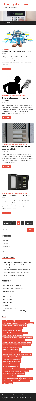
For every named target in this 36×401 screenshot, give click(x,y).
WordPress (26, 397)
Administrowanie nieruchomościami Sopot (15, 311)
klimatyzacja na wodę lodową (10, 337)
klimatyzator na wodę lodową (10, 340)
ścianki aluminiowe (7, 383)
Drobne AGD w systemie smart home (16, 51)
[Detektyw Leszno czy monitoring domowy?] (18, 84)
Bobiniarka (6, 305)
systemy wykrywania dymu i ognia (11, 378)
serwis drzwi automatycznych (25, 368)
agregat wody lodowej (8, 320)
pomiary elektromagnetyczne (24, 354)
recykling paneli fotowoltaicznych (11, 366)
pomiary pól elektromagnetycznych (11, 359)
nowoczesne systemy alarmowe (10, 349)
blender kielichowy (7, 325)
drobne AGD (6, 328)
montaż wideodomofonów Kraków (22, 344)
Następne (29, 223)
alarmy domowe (7, 323)
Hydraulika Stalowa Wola (10, 308)
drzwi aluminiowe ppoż (16, 328)
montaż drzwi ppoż (7, 344)
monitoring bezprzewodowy (9, 342)
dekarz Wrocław (7, 296)
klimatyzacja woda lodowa (25, 337)
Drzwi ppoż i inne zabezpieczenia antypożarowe (16, 269)
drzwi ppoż (18, 330)
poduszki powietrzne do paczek (12, 285)
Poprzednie (7, 223)
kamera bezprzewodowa (21, 332)
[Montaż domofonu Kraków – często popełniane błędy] (18, 133)
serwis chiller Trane (8, 294)
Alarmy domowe (15, 4)
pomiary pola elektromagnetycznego (13, 288)
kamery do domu (7, 335)
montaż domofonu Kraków (24, 342)
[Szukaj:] (18, 230)
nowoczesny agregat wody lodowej (11, 352)
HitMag (4, 399)
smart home (25, 371)
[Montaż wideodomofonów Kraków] (18, 181)
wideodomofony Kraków (9, 380)
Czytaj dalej (6, 68)
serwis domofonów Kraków (9, 368)
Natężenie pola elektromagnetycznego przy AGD (17, 262)
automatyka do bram (28, 323)
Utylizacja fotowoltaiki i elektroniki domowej (16, 272)
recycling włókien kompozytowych (11, 364)
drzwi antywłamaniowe (8, 330)
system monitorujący (8, 373)
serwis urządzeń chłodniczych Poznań (12, 371)
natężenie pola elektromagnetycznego (12, 347)
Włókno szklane (7, 302)
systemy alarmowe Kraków (9, 376)
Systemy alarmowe (21, 95)
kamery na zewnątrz (18, 335)
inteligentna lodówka (8, 332)
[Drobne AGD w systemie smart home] (18, 37)
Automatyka (5, 49)
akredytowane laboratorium (22, 320)
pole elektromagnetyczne (9, 354)
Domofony (5, 144)
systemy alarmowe (19, 373)
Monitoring (13, 95)
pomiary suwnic (7, 299)
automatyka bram (16, 323)
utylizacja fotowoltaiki (26, 378)
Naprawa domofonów (21, 144)
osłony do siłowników (9, 291)
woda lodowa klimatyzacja (22, 380)
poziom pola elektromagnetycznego (11, 361)
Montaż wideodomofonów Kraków (16, 195)
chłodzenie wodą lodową (20, 325)
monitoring (21, 340)
